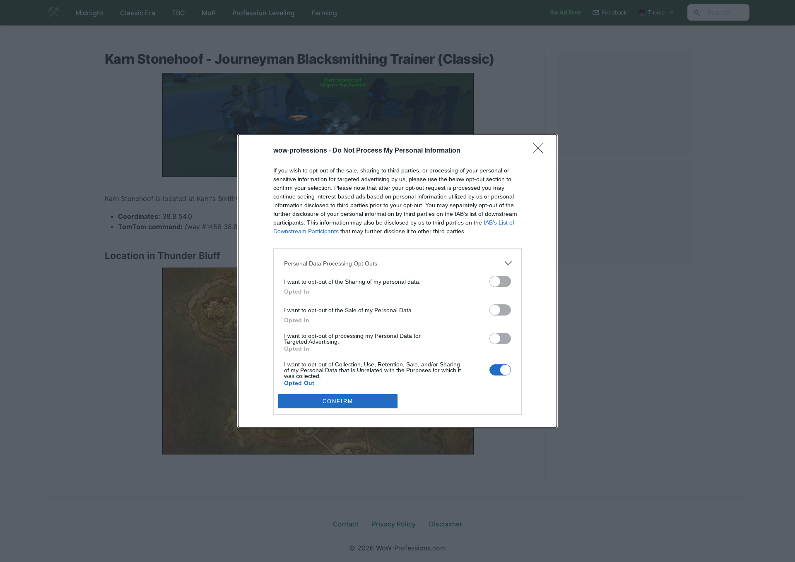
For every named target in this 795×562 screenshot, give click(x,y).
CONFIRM (338, 401)
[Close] (541, 151)
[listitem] (397, 263)
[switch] (500, 281)
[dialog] (397, 281)
